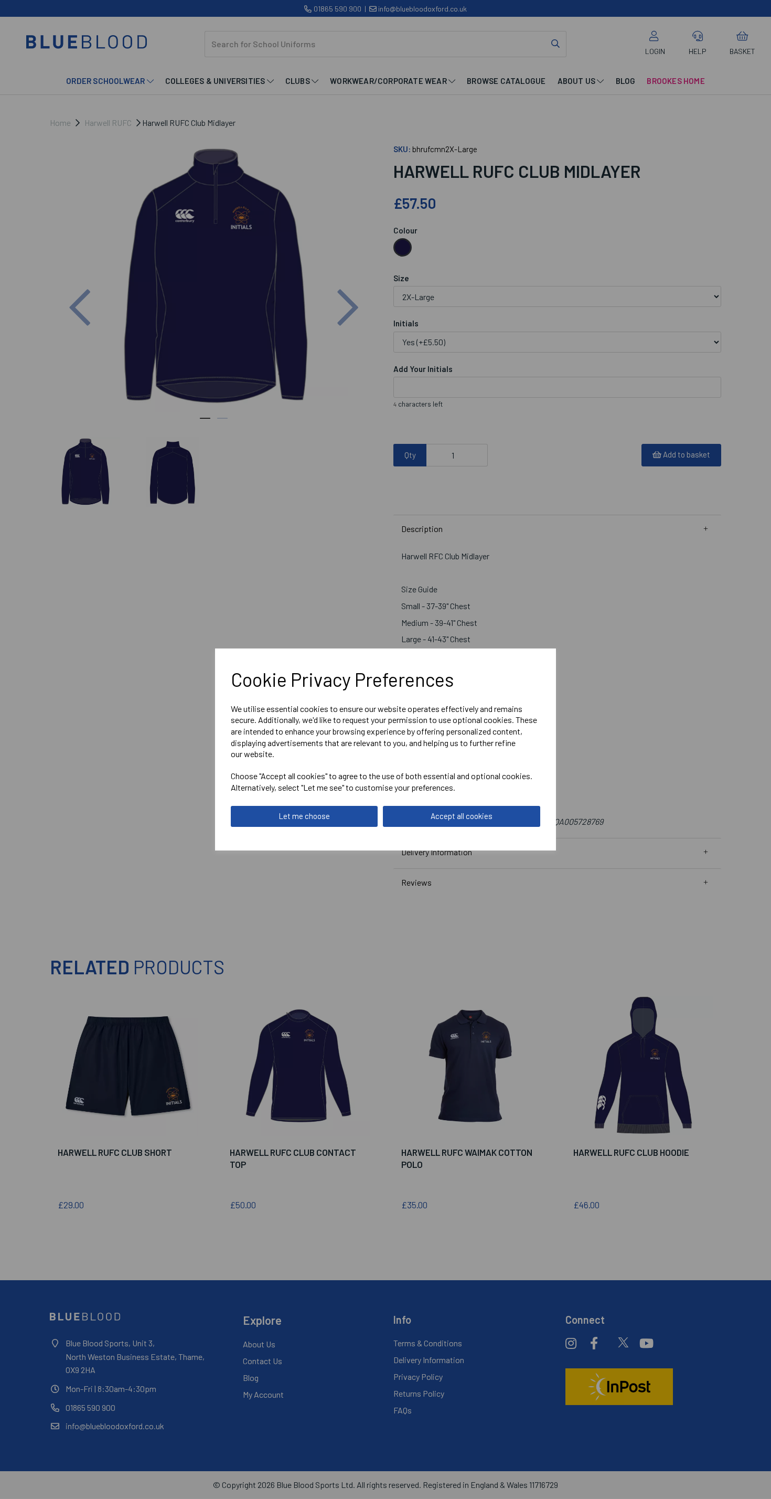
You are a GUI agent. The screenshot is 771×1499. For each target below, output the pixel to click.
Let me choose (304, 816)
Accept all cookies (461, 816)
